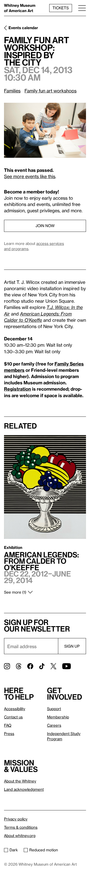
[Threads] (18, 666)
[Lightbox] (45, 130)
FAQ (7, 725)
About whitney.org (20, 835)
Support (54, 708)
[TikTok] (42, 666)
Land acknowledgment (24, 789)
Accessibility (14, 708)
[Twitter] (53, 666)
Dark (14, 850)
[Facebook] (30, 666)
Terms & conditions (21, 827)
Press (9, 733)
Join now (45, 225)
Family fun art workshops (50, 90)
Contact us (13, 717)
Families (12, 90)
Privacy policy (16, 819)
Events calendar (23, 27)
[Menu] (82, 8)
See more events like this (29, 176)
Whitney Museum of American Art (20, 8)
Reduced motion (43, 850)
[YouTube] (66, 666)
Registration (17, 388)
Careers (54, 725)
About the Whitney (20, 781)
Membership (58, 717)
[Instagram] (7, 666)
